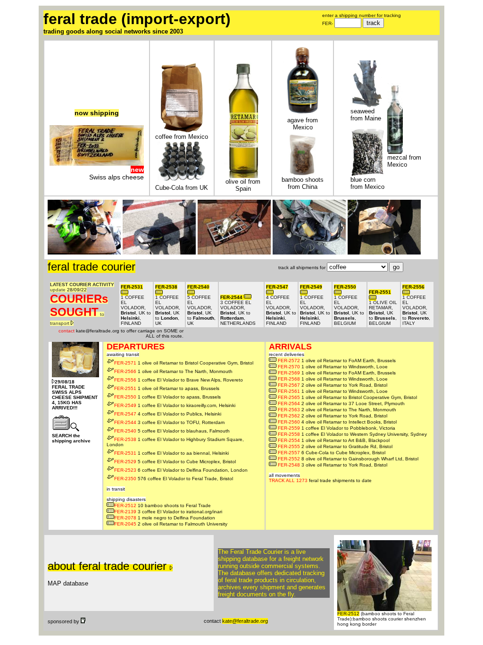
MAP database (68, 583)
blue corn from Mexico (367, 183)
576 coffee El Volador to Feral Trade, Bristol (173, 478)
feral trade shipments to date (320, 478)
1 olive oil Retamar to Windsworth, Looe (333, 366)
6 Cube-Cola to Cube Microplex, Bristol (331, 452)
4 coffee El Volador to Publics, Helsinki (167, 413)
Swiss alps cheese (116, 177)
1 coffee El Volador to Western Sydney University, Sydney (352, 434)
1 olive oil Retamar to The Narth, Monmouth (173, 371)
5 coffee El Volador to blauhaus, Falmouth (172, 430)
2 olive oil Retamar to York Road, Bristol (332, 385)
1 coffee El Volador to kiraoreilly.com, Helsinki (174, 405)
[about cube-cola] (182, 182)
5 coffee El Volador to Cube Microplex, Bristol (175, 461)
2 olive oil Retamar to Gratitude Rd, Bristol (335, 446)
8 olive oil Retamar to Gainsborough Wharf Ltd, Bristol (348, 458)
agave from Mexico (302, 124)
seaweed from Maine (365, 115)
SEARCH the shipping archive (71, 438)
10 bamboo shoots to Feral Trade (162, 505)
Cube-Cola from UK (181, 187)
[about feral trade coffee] (182, 131)
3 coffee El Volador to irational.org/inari (168, 511)
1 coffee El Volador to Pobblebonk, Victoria (336, 428)
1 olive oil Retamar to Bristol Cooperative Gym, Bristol (183, 362)
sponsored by (64, 621)
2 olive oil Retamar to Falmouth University (170, 523)
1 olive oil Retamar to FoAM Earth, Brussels (337, 360)
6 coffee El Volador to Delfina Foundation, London (181, 470)
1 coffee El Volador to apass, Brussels (167, 396)
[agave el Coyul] (303, 114)
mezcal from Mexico (404, 161)
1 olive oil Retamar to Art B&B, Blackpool (334, 440)
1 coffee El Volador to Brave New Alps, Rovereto (178, 379)
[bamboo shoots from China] (302, 174)
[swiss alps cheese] (97, 163)
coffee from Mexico (181, 136)
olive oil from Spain (242, 185)
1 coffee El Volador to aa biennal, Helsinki (171, 453)
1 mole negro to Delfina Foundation (164, 517)
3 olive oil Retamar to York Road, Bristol (332, 464)
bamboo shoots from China (303, 183)
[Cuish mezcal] (395, 151)
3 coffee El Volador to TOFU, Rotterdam (169, 422)
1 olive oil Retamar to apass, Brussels (166, 388)
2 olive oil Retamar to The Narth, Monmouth (337, 409)
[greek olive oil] (243, 175)
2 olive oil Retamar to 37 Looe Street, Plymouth (341, 403)
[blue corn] (367, 174)
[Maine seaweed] (366, 105)
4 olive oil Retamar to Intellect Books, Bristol (337, 421)
